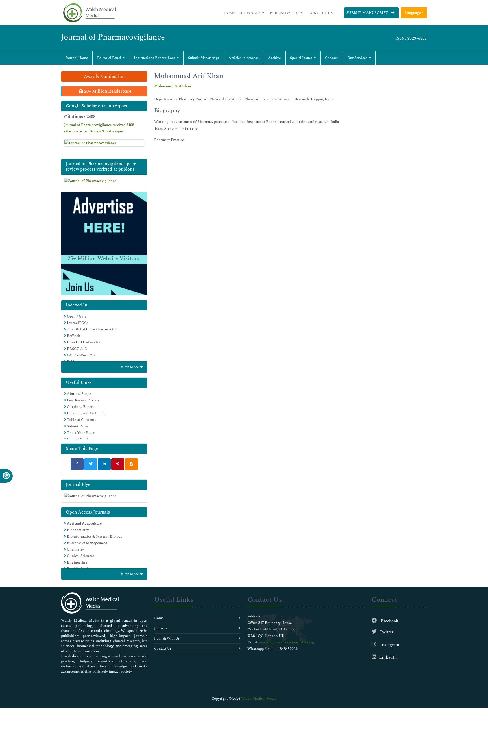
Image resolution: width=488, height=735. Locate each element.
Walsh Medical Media (258, 698)
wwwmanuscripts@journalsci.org (287, 642)
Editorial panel (109, 58)
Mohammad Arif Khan (172, 86)
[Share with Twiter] (90, 464)
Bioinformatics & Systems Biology (94, 536)
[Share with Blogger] (131, 464)
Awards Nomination (104, 76)
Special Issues (301, 58)
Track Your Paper (80, 433)
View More (130, 367)
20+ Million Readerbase (107, 91)
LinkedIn (388, 657)
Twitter (386, 632)
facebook (389, 621)
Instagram (389, 645)
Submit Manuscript (367, 13)
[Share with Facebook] (77, 464)
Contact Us (320, 13)
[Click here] (104, 143)
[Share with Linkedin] (104, 464)
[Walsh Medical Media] (89, 12)
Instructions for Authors (155, 58)
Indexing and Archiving (86, 413)
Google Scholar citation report (96, 106)
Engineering (76, 562)
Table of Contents (81, 420)
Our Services (357, 58)
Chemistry (75, 549)
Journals (251, 13)
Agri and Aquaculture (84, 523)
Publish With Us (286, 13)
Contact (331, 58)
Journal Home (77, 58)
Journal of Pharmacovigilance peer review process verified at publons (101, 166)
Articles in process (243, 58)
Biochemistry (77, 530)
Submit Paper (77, 426)
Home (229, 13)
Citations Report (80, 407)
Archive (274, 58)
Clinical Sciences (80, 556)
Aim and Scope (78, 394)
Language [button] (413, 13)
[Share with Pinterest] (118, 464)
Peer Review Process (83, 400)
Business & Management (86, 543)
